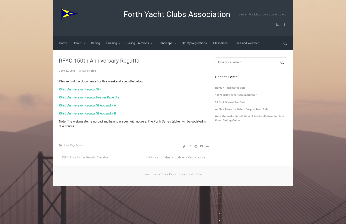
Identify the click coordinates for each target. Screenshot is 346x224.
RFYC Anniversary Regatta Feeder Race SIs (89, 97)
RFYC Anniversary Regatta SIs (80, 89)
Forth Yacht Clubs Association (177, 14)
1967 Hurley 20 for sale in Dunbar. (236, 94)
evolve (147, 174)
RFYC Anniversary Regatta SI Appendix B (87, 113)
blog (93, 70)
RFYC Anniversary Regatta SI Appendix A (87, 105)
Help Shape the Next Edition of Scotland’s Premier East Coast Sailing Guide (249, 118)
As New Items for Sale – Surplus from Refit (242, 109)
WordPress (196, 174)
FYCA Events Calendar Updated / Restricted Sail (176, 157)
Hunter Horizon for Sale (230, 87)
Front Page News (73, 145)
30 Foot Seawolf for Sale (230, 102)
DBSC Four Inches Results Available (85, 157)
